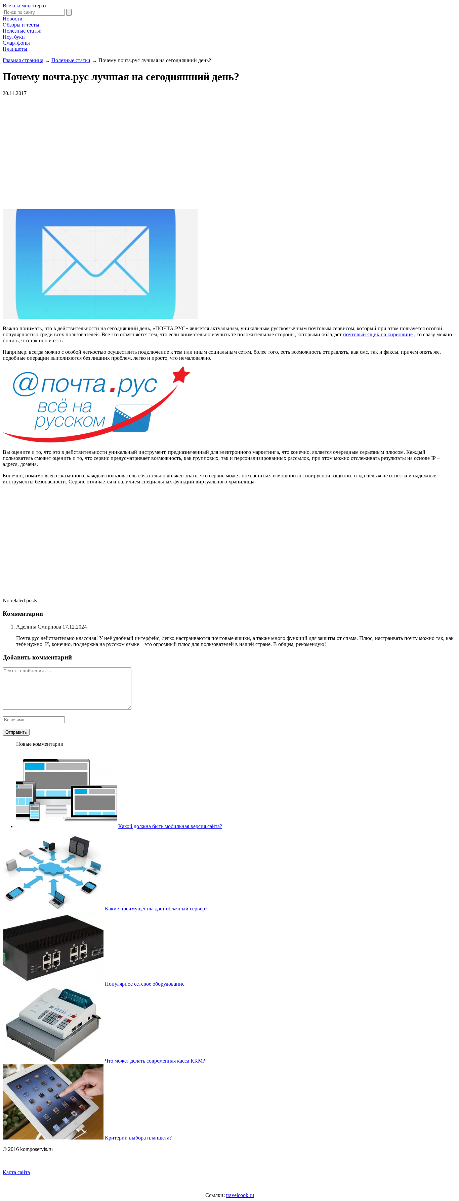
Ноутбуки (14, 37)
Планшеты (15, 49)
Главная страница (23, 60)
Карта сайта (16, 1172)
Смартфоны (16, 43)
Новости (13, 19)
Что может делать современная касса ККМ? (155, 1061)
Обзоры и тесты (21, 25)
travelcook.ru (240, 1195)
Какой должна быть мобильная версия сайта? (170, 826)
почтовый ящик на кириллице (378, 334)
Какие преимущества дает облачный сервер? (156, 908)
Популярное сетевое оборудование (144, 984)
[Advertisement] (103, 152)
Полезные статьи (22, 31)
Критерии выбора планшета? (138, 1138)
